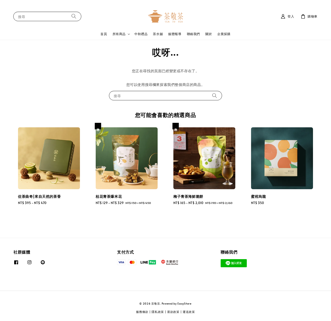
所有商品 (119, 34)
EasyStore (184, 303)
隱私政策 (158, 312)
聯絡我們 (193, 34)
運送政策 (189, 312)
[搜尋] (74, 16)
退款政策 (173, 312)
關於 (208, 34)
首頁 (103, 34)
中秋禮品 (140, 34)
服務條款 (142, 312)
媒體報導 (174, 34)
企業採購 (223, 34)
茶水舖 (158, 34)
